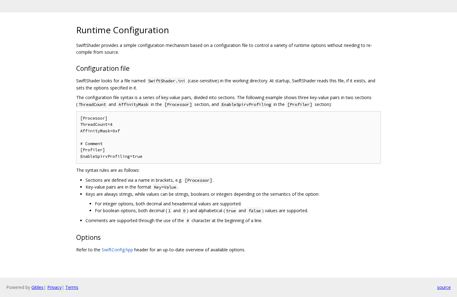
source (444, 287)
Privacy (54, 287)
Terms (71, 287)
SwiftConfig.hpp (117, 250)
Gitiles (37, 287)
